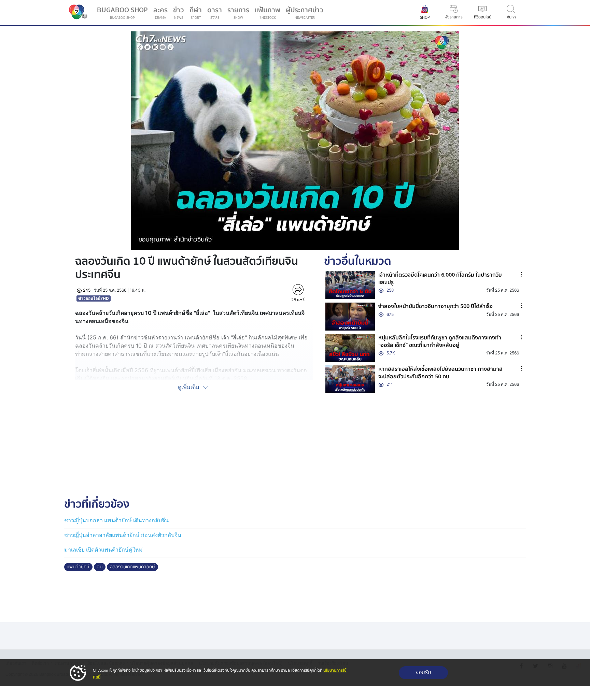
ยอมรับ (423, 672)
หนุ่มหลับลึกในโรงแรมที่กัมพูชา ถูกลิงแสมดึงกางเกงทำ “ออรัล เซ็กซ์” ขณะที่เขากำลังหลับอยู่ (439, 341)
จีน (99, 567)
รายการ (238, 12)
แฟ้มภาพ (267, 12)
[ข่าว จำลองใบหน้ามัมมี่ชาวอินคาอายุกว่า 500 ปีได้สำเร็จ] (350, 317)
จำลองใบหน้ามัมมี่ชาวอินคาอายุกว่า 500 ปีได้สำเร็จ (435, 306)
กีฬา (197, 14)
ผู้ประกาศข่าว (304, 12)
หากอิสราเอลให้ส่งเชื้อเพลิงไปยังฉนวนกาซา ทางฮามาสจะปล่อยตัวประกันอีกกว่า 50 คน (440, 373)
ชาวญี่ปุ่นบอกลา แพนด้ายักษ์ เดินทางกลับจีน (116, 520)
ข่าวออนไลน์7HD (93, 298)
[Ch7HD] (76, 12)
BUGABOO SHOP (122, 12)
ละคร (160, 12)
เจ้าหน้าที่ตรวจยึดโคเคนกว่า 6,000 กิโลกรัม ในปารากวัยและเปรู (440, 279)
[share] (297, 289)
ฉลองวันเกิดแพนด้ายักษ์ (132, 567)
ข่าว (178, 12)
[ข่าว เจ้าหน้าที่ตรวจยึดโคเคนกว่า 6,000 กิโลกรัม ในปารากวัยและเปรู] (350, 285)
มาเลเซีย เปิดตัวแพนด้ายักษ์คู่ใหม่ (103, 550)
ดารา (214, 12)
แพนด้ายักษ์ (78, 567)
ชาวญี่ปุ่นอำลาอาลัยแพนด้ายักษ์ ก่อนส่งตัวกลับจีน (122, 535)
